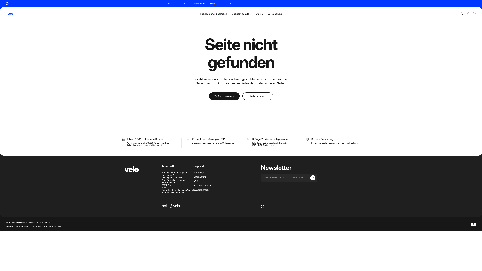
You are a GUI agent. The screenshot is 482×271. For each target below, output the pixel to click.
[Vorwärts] (230, 3)
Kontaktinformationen (43, 226)
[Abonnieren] (312, 177)
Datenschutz (199, 177)
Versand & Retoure (203, 185)
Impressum (199, 172)
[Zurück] (168, 3)
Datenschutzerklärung (22, 226)
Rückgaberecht (201, 190)
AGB (195, 181)
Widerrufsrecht (57, 226)
